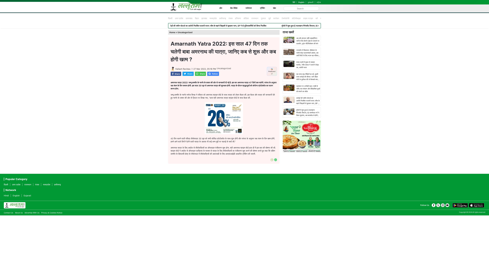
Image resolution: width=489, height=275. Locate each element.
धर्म (317, 18)
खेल (274, 8)
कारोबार (276, 18)
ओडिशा (246, 18)
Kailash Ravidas (182, 69)
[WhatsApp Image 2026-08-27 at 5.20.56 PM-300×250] (224, 133)
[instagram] (443, 205)
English (301, 2)
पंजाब (231, 18)
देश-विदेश (233, 8)
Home (172, 32)
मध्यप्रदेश (213, 18)
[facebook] (434, 205)
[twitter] (438, 205)
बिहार (197, 18)
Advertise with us (32, 213)
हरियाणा (238, 18)
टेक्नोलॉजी (285, 18)
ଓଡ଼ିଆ (319, 2)
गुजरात (263, 18)
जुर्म (269, 18)
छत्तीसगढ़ (222, 18)
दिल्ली (170, 18)
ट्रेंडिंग (262, 8)
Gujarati (27, 195)
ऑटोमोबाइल (296, 18)
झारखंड (204, 18)
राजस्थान (254, 18)
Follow (215, 74)
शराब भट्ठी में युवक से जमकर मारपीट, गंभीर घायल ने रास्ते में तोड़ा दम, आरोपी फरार (307, 64)
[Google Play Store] (460, 205)
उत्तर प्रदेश (179, 18)
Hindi (6, 195)
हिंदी (294, 2)
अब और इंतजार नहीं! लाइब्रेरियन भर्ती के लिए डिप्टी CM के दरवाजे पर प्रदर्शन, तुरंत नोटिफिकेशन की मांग (307, 41)
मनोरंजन (249, 8)
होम (221, 8)
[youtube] (447, 205)
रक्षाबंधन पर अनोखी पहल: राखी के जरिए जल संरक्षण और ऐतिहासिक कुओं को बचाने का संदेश (308, 88)
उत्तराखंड (189, 18)
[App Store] (476, 205)
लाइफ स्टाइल (308, 18)
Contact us (8, 213)
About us (19, 213)
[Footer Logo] (14, 205)
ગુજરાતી (310, 2)
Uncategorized (185, 32)
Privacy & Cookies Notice (51, 213)
